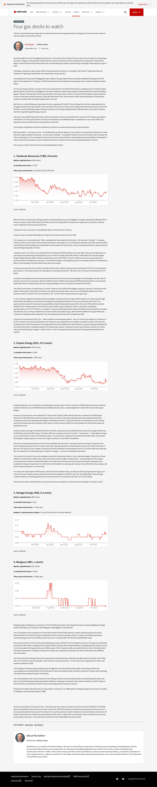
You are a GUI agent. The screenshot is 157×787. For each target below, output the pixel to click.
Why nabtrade (41, 12)
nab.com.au (15, 780)
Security (28, 780)
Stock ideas (18, 22)
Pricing (67, 12)
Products (55, 12)
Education (85, 12)
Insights (76, 12)
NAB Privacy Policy (80, 776)
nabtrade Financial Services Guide (56, 776)
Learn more (142, 4)
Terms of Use (36, 776)
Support (99, 12)
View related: (19, 725)
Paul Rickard (29, 44)
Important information (19, 776)
